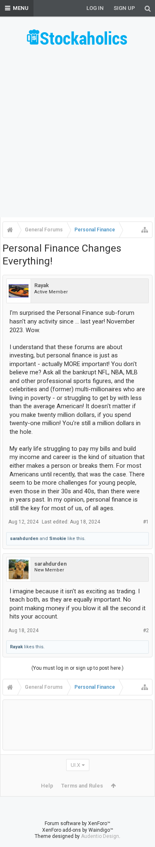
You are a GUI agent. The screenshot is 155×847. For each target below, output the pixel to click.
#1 (146, 522)
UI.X (75, 765)
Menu (21, 8)
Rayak (41, 285)
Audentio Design (100, 836)
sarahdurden (24, 538)
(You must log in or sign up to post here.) (77, 668)
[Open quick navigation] (144, 230)
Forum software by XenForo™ (77, 823)
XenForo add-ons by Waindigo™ (77, 830)
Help (47, 786)
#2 (146, 630)
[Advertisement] (77, 134)
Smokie (57, 538)
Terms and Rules (82, 786)
